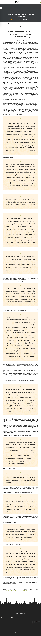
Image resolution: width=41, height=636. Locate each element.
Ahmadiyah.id (12, 23)
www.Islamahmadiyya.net (16, 586)
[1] (30, 186)
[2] (9, 270)
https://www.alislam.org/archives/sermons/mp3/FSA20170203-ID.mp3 (15, 590)
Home (12, 19)
